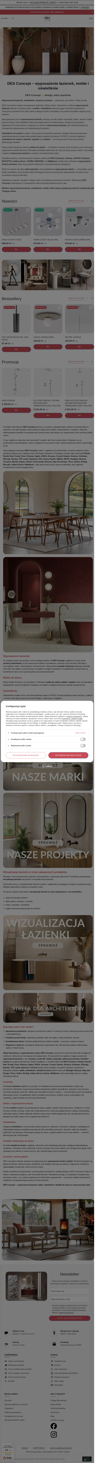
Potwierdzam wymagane (26, 755)
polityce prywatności (74, 716)
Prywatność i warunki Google (72, 719)
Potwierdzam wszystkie (68, 755)
